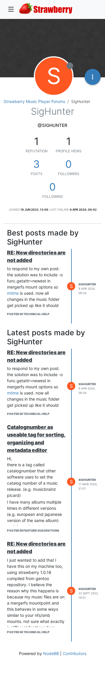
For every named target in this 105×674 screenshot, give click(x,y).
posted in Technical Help (28, 314)
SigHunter (87, 284)
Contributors (74, 653)
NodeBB (51, 653)
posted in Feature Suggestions (33, 530)
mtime (13, 293)
